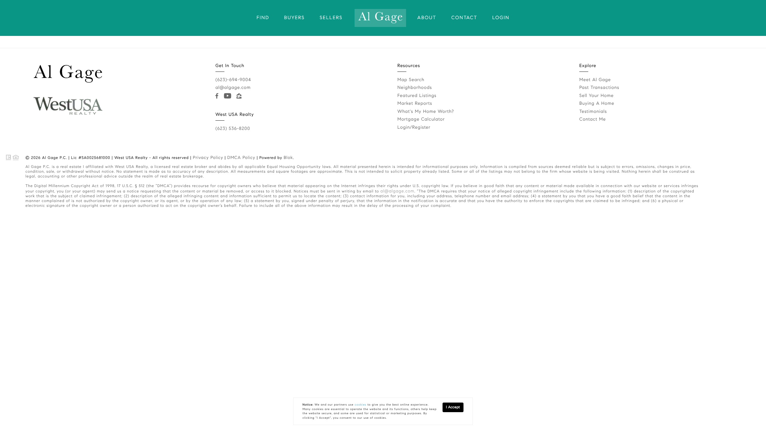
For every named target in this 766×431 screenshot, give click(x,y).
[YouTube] (228, 96)
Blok (288, 157)
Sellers (331, 18)
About (427, 18)
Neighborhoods (414, 87)
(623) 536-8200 (232, 128)
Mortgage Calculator (421, 119)
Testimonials (593, 111)
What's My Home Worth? (425, 111)
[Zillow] (239, 96)
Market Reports (414, 103)
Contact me (592, 119)
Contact (464, 18)
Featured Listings (417, 95)
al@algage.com (233, 87)
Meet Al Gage (595, 80)
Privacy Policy (208, 157)
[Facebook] (218, 96)
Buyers (294, 18)
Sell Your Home (596, 95)
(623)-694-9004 (233, 80)
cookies (360, 404)
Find (263, 18)
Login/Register (414, 127)
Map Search (410, 80)
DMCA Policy (241, 157)
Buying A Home (596, 103)
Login (500, 18)
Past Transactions (599, 87)
